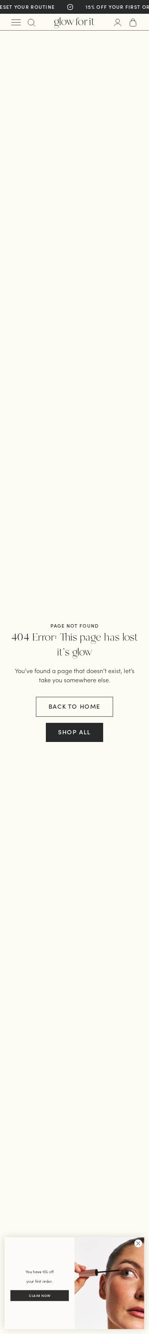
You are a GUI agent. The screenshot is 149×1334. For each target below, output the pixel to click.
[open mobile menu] (16, 22)
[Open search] (31, 22)
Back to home (74, 706)
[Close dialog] (138, 1244)
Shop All (74, 732)
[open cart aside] (133, 22)
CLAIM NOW (39, 1295)
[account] (118, 22)
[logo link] (74, 22)
